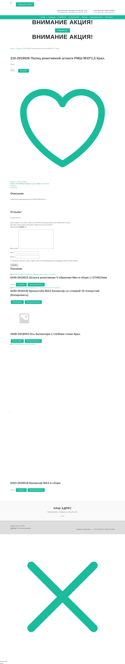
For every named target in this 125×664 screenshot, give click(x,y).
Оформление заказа (96, 17)
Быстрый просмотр (36, 284)
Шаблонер (13, 528)
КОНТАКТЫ (62, 17)
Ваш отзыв (14, 248)
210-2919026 (45, 183)
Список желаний (74, 17)
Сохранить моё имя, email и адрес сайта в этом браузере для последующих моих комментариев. (45, 260)
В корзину (23, 70)
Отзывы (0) (13, 187)
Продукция (52, 17)
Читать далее (17, 302)
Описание (13, 185)
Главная (43, 17)
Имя (12, 252)
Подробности (62, 30)
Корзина (84, 17)
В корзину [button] (21, 284)
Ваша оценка (14, 227)
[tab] (62, 186)
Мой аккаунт (109, 17)
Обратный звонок (25, 4)
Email (12, 257)
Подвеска (19, 48)
